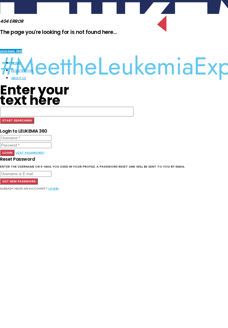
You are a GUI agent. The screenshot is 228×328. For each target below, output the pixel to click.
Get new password (19, 181)
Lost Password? (30, 152)
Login (7, 152)
